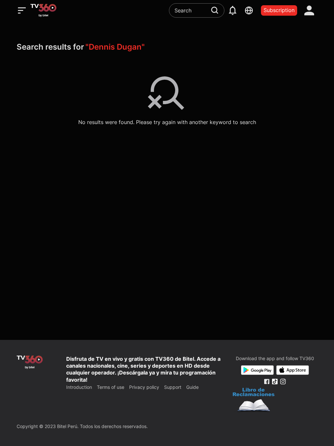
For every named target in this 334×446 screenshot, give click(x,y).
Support (172, 387)
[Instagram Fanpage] (283, 381)
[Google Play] (257, 370)
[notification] (232, 10)
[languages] (249, 10)
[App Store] (292, 370)
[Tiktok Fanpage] (275, 381)
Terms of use (110, 387)
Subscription (279, 10)
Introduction (79, 387)
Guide (192, 387)
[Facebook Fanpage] (266, 381)
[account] (309, 10)
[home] (43, 10)
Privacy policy (144, 387)
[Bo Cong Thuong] (254, 401)
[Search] (215, 10)
